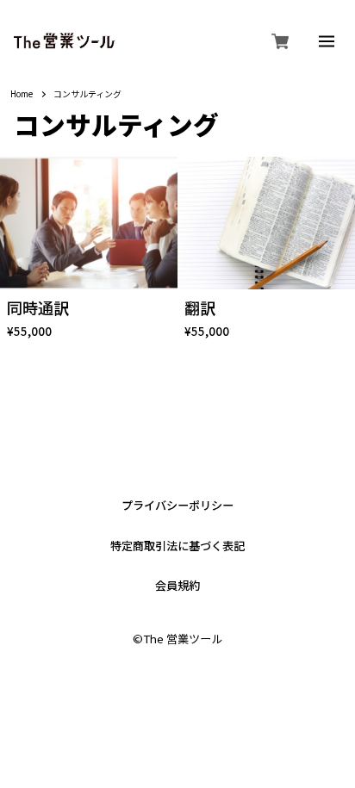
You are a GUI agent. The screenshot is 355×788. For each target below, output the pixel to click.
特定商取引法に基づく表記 (177, 544)
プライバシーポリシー (177, 505)
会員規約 (177, 585)
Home (21, 95)
